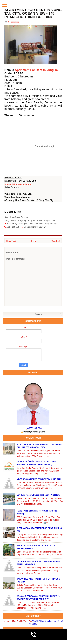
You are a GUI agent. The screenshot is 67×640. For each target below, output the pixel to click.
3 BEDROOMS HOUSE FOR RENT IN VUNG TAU (39, 479)
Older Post (55, 240)
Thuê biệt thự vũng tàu (42, 621)
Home (33, 240)
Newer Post (11, 240)
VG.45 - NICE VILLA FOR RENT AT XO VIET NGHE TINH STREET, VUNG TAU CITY (39, 446)
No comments (13, 22)
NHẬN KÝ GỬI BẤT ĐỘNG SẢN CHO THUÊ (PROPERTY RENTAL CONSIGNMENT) (36, 463)
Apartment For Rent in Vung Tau (37, 70)
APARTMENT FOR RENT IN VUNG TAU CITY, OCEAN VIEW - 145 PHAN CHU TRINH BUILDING (33, 13)
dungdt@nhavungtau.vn (18, 184)
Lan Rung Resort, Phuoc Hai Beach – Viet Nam (38, 494)
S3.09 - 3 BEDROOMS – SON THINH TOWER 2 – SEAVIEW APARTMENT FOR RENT (38, 597)
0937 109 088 (34, 428)
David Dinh (12, 211)
